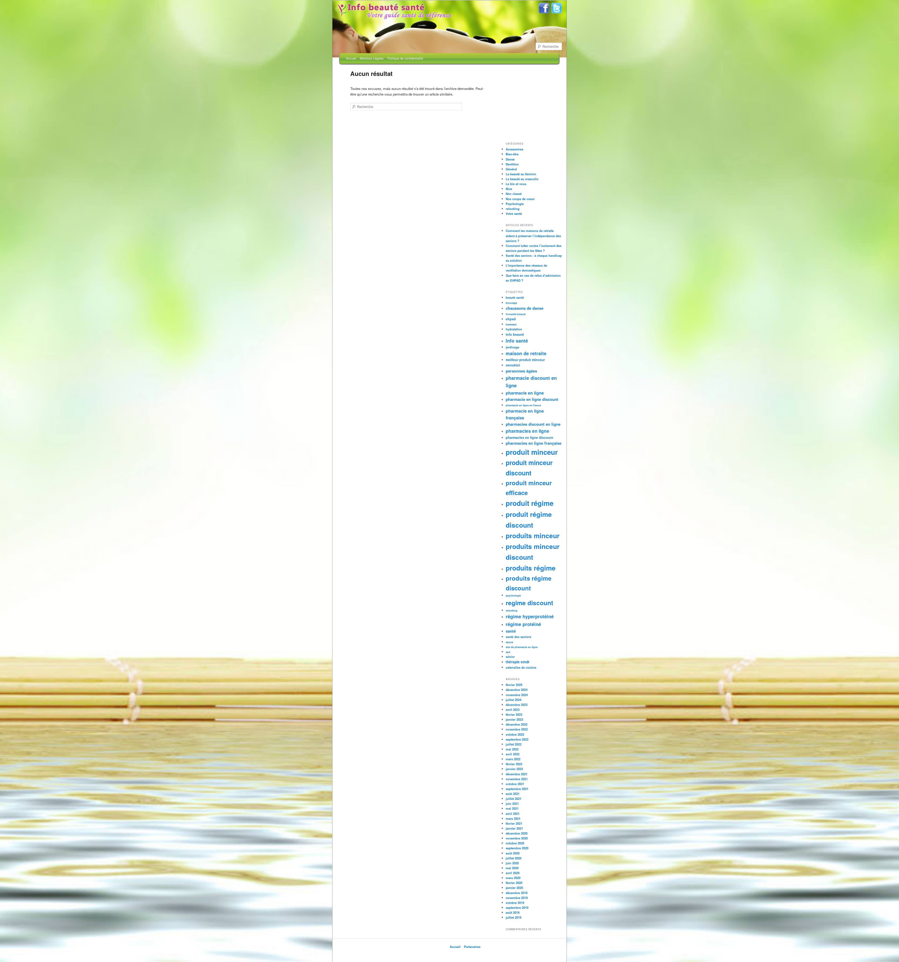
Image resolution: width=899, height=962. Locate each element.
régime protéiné (523, 624)
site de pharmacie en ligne (522, 647)
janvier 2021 (514, 828)
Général (511, 169)
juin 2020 (512, 863)
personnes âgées (521, 371)
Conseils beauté (516, 314)
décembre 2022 (516, 724)
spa (508, 652)
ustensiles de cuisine (521, 667)
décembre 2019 (516, 893)
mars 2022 (513, 759)
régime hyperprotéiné (530, 616)
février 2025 (514, 684)
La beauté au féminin (521, 174)
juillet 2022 (513, 744)
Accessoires (514, 149)
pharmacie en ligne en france (523, 405)
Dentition (512, 164)
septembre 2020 (517, 848)
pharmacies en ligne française (533, 443)
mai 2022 (512, 749)
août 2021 (513, 793)
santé (511, 631)
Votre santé (514, 213)
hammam (511, 324)
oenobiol (513, 365)
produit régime (529, 503)
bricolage (511, 303)
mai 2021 (512, 808)
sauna (509, 642)
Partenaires (472, 946)
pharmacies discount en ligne (533, 424)
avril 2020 (513, 873)
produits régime (531, 568)
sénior (510, 657)
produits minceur (533, 535)
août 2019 (513, 912)
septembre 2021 (517, 789)
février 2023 (514, 714)
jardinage (512, 347)
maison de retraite (526, 353)
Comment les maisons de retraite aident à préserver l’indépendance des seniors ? (533, 235)
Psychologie (515, 203)
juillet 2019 (513, 917)
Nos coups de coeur (520, 199)
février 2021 (514, 823)
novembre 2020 (517, 838)
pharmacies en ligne (527, 431)
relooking (513, 208)
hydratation (514, 329)
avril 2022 (513, 754)
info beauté (515, 334)
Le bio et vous (516, 184)
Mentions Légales (372, 58)
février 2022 (514, 764)
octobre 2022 (515, 734)
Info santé (517, 340)
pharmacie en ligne (525, 393)
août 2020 (513, 853)
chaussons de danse (524, 308)
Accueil (351, 58)
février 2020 (514, 882)
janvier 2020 (514, 887)
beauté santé (515, 297)
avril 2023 (513, 709)
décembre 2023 (516, 704)
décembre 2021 (516, 774)
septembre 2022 (517, 739)
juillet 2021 (513, 798)
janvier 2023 (514, 719)
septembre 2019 (517, 907)
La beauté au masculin (522, 179)
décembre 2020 (516, 833)
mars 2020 (513, 878)
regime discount (529, 602)
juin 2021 (512, 803)
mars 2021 (513, 818)
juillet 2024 (513, 699)
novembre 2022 (517, 729)
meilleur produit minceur (525, 359)
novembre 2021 (517, 779)
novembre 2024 (517, 695)
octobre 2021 (515, 784)
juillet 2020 (513, 858)
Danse (510, 159)
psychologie (513, 595)
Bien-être (512, 154)
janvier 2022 (514, 769)
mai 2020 (512, 868)
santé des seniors (518, 637)
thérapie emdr (518, 661)
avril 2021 (513, 813)
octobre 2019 (515, 902)
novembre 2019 (517, 897)
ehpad (511, 319)
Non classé (514, 193)
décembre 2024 (516, 689)
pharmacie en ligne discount (532, 399)
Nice (509, 188)
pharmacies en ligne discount (529, 437)
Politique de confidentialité (405, 58)
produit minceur (532, 452)
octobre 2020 (515, 843)
